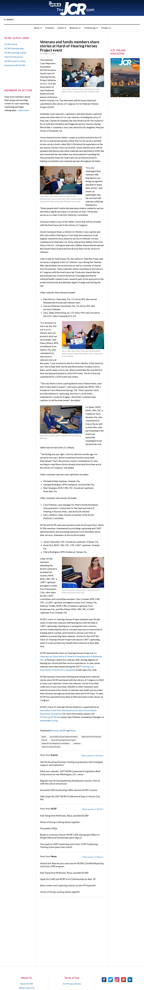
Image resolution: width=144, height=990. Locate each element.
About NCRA (26, 983)
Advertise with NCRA (14, 65)
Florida (44, 740)
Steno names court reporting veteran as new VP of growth (67, 885)
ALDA (44, 737)
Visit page (72, 8)
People (105, 27)
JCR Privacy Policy (72, 983)
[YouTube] (123, 979)
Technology (90, 27)
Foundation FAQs (48, 828)
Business (73, 27)
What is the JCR (26, 987)
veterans (77, 743)
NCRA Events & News (15, 61)
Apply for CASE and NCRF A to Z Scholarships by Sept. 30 (67, 879)
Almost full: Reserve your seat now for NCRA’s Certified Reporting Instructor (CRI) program (72, 865)
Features (49, 27)
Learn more (23, 110)
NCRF (63, 730)
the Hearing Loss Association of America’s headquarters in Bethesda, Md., (71, 656)
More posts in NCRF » (93, 809)
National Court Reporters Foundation (55, 743)
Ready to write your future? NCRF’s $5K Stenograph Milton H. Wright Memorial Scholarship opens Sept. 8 (70, 836)
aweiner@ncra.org (49, 720)
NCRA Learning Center (15, 52)
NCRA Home (10, 44)
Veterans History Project (51, 747)
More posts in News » (93, 857)
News (37, 27)
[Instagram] (117, 979)
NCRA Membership (14, 48)
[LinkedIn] (129, 979)
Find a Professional (13, 56)
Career (60, 27)
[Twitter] (110, 979)
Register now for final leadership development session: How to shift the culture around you (70, 782)
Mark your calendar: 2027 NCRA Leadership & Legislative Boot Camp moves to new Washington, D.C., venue (70, 772)
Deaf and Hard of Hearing (91, 737)
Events (55, 730)
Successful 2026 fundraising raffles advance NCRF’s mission (68, 790)
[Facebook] (104, 979)
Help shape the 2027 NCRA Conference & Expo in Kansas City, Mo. (70, 798)
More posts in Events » (92, 755)
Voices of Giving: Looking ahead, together (60, 822)
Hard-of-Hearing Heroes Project (63, 740)
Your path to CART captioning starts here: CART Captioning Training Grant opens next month (69, 845)
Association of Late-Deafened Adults (63, 737)
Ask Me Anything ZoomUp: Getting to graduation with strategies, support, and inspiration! (71, 763)
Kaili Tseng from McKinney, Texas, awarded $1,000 (64, 815)
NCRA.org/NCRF (48, 717)
